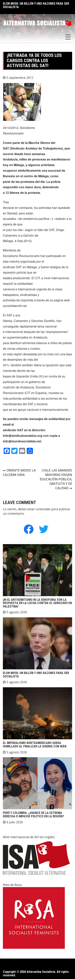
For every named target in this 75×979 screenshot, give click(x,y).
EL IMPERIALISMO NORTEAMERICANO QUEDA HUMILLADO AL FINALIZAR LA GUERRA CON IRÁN (34, 744)
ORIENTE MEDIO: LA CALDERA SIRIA (19, 472)
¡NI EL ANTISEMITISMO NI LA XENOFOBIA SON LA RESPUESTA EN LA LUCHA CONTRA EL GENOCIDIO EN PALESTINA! (37, 603)
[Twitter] (43, 529)
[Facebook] (28, 529)
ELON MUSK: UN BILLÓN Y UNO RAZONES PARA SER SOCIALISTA (36, 5)
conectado (43, 509)
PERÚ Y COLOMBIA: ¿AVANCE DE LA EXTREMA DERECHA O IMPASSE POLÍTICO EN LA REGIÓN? (33, 814)
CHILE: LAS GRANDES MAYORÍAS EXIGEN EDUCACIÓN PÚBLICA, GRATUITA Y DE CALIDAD (56, 479)
